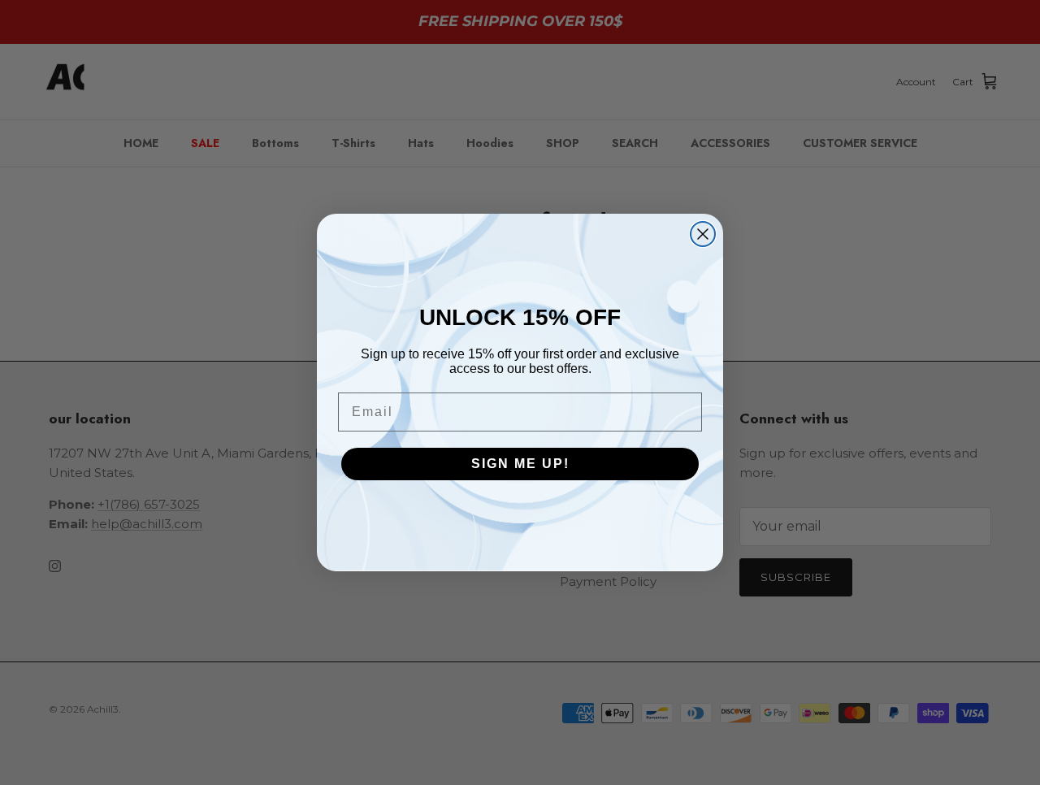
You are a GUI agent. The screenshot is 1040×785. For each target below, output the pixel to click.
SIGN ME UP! (520, 464)
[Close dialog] (703, 234)
